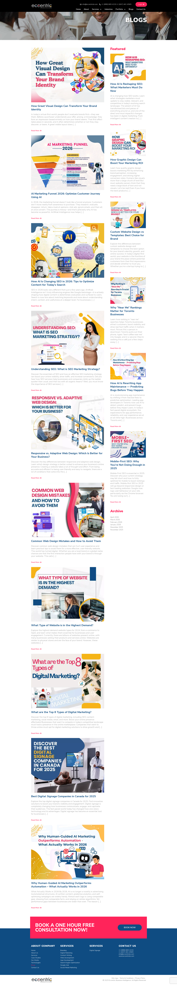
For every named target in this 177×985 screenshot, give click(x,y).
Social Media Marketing (68, 967)
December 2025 (116, 527)
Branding (63, 950)
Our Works (35, 960)
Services (95, 9)
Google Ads (64, 965)
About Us (34, 953)
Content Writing (66, 955)
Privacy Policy (140, 978)
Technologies (36, 963)
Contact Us (140, 9)
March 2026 (115, 519)
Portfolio (119, 9)
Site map (115, 978)
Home (78, 9)
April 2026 (114, 517)
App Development (67, 960)
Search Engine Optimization (70, 963)
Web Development (67, 958)
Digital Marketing (66, 953)
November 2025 (116, 530)
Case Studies (36, 958)
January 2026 (115, 524)
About (86, 9)
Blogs (131, 9)
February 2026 (116, 522)
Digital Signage (95, 950)
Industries (109, 9)
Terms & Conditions (126, 978)
